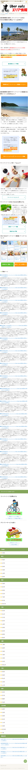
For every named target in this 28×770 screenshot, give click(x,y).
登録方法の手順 (13, 231)
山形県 (3, 573)
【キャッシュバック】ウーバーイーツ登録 (14, 156)
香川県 (3, 695)
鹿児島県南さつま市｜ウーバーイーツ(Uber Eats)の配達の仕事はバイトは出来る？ (14, 402)
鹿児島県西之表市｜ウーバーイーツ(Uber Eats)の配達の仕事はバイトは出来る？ (14, 465)
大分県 (3, 722)
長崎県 (3, 715)
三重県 (3, 644)
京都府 (3, 651)
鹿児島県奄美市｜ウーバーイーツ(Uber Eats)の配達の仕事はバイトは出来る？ (14, 376)
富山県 (3, 614)
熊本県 (3, 719)
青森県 (3, 559)
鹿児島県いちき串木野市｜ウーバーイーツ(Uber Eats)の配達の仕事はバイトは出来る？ (14, 326)
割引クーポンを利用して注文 (20, 265)
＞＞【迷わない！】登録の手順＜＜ (14, 518)
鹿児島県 (6, 13)
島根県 (3, 675)
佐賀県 (3, 712)
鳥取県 (3, 671)
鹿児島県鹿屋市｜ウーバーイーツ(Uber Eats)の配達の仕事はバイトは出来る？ (14, 339)
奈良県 (3, 661)
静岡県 (3, 634)
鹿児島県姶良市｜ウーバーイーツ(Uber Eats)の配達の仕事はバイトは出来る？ (14, 288)
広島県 (3, 681)
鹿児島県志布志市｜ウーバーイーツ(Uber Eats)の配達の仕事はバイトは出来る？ (14, 414)
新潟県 (3, 610)
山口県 (3, 685)
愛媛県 (3, 698)
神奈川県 (4, 603)
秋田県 (3, 566)
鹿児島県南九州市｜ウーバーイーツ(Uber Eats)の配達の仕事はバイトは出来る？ (14, 427)
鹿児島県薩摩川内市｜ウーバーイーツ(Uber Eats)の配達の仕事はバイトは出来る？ (14, 389)
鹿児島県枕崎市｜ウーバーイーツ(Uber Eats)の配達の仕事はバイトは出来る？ (14, 301)
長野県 (3, 627)
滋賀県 (3, 647)
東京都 (3, 600)
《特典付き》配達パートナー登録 (7, 265)
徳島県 (3, 692)
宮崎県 (3, 725)
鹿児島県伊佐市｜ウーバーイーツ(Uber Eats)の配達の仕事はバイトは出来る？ (14, 477)
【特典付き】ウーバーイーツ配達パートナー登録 (14, 85)
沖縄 (3, 732)
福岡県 (3, 709)
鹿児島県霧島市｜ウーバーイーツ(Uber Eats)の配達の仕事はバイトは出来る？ (14, 275)
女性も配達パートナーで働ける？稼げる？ (24, 259)
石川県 (3, 617)
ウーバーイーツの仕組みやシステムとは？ (4, 248)
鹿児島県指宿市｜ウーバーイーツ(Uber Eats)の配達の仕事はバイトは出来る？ (14, 313)
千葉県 (3, 597)
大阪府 (3, 654)
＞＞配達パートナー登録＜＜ (14, 516)
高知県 (3, 702)
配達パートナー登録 (13, 226)
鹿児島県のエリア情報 (13, 63)
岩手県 (3, 563)
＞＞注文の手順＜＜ (14, 544)
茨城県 (3, 583)
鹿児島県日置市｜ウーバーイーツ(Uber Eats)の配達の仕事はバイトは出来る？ (14, 351)
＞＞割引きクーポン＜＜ (14, 542)
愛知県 (3, 637)
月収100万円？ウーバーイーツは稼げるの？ (17, 248)
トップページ (2, 13)
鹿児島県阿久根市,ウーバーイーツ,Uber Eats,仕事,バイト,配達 (12, 2)
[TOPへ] (25, 761)
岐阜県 (3, 630)
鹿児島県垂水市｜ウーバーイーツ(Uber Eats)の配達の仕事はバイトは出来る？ (14, 439)
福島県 (3, 576)
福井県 (3, 620)
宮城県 (3, 569)
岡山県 (3, 678)
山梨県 (3, 624)
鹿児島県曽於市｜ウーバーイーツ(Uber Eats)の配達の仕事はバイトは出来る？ (14, 452)
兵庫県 (3, 658)
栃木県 (3, 586)
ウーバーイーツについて (13, 197)
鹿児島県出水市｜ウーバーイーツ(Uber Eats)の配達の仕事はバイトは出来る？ (14, 364)
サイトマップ (3, 765)
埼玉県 (3, 593)
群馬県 (3, 590)
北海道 (3, 552)
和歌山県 (4, 664)
